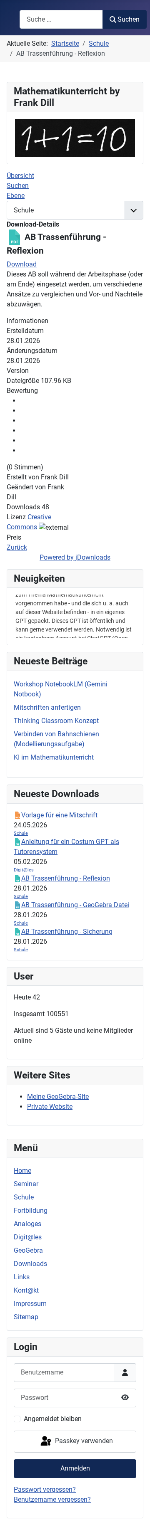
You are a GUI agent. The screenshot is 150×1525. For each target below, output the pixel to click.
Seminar (26, 1184)
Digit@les (28, 1237)
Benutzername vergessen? (52, 1499)
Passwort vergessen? (45, 1489)
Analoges (27, 1224)
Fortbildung (31, 1210)
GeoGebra (28, 1250)
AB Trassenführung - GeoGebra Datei (75, 905)
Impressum (30, 1304)
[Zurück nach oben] (135, 1509)
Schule (24, 1197)
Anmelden (75, 1468)
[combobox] (61, 19)
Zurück (17, 547)
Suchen (129, 19)
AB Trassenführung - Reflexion (65, 878)
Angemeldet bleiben (53, 1419)
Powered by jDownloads (75, 557)
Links (22, 1277)
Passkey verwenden (83, 1441)
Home (22, 1171)
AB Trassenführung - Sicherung (66, 931)
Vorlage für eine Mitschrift (59, 815)
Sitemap (26, 1317)
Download (22, 264)
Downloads (30, 1264)
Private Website (49, 1106)
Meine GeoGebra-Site (58, 1097)
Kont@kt (26, 1290)
